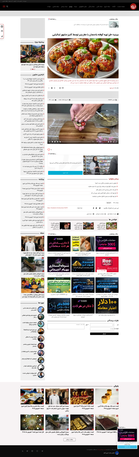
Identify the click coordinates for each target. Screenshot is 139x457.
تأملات (113, 7)
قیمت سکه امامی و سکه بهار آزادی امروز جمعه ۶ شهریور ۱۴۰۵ (32, 200)
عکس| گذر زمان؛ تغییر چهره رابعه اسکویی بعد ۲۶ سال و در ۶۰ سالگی (32, 226)
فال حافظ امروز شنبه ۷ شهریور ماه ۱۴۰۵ (34, 87)
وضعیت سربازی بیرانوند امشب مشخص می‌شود (30, 324)
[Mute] (87, 173)
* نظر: (87, 325)
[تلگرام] (99, 208)
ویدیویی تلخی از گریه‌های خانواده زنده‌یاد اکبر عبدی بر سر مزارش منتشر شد (55, 227)
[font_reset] (51, 88)
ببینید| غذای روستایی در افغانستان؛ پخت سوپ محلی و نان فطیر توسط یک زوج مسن (33, 296)
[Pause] (85, 173)
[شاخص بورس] (2, 36)
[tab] (34, 69)
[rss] (22, 451)
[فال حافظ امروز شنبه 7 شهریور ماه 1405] (107, 422)
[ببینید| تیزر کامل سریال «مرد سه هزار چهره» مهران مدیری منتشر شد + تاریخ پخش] (32, 243)
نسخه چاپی (89, 214)
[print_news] (60, 88)
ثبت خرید (65, 173)
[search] (7, 7)
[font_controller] (54, 88)
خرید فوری (127, 447)
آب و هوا (10, 1)
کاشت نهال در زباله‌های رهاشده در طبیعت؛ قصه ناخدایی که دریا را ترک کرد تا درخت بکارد (32, 110)
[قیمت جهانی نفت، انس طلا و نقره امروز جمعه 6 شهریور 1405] (82, 422)
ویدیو (70, 7)
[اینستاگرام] (37, 451)
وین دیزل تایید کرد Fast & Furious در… (30, 331)
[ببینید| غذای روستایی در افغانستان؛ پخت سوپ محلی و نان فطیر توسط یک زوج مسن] (32, 285)
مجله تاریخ (107, 7)
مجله (42, 233)
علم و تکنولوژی (83, 7)
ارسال (104, 334)
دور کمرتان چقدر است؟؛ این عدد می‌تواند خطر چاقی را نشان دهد (33, 100)
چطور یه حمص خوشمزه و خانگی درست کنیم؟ (105, 183)
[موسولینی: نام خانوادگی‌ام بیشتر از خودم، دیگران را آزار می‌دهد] (40, 360)
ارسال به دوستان (100, 214)
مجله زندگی (92, 7)
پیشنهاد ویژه (39, 42)
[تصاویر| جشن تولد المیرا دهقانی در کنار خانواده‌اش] (40, 317)
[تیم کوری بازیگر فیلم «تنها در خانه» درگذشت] (40, 367)
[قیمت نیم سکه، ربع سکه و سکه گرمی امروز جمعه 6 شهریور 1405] (107, 396)
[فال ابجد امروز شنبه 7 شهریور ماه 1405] (32, 422)
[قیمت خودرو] (2, 31)
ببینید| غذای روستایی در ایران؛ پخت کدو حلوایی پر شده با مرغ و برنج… (33, 66)
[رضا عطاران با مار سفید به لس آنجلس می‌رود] (40, 309)
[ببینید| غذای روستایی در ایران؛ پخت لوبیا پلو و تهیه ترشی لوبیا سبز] (88, 225)
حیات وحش (64, 7)
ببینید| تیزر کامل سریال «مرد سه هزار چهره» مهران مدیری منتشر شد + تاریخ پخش (32, 194)
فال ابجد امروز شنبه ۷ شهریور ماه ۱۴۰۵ (34, 84)
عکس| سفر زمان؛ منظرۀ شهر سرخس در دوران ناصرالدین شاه (32, 125)
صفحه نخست (121, 7)
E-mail (116, 329)
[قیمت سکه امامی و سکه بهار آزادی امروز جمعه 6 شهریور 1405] (32, 396)
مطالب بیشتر (69, 440)
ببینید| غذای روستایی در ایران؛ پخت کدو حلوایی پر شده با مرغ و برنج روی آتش (101, 227)
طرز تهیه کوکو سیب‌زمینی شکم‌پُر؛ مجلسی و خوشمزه (104, 196)
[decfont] (48, 88)
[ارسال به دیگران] (63, 88)
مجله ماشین (56, 7)
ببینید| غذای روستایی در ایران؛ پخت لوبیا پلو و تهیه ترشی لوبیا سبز (78, 227)
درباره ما (24, 1)
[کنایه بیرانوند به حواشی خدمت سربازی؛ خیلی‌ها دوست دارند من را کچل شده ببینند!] (40, 375)
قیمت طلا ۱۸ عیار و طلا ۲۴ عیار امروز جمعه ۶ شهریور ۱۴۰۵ (32, 189)
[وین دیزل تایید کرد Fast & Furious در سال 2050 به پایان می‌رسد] (40, 331)
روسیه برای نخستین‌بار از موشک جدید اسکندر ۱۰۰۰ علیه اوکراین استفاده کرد (32, 115)
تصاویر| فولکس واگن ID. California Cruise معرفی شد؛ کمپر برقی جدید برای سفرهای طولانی (32, 149)
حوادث (49, 7)
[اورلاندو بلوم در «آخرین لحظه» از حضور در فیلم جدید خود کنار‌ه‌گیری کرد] (40, 353)
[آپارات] (32, 451)
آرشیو (15, 1)
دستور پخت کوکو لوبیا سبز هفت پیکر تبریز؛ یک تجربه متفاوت (102, 187)
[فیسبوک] (93, 208)
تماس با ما (20, 1)
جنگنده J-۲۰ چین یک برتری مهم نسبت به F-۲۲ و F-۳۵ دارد (33, 167)
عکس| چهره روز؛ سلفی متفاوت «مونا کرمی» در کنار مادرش (32, 221)
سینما (75, 7)
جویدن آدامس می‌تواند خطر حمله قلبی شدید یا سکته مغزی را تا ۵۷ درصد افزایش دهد (32, 130)
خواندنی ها (113, 219)
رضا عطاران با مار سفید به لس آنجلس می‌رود (32, 95)
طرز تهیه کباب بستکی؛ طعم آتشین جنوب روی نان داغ (103, 193)
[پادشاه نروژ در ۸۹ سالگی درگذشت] (40, 338)
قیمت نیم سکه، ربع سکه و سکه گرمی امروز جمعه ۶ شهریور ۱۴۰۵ (33, 184)
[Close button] (136, 427)
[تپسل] (49, 154)
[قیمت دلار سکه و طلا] (2, 26)
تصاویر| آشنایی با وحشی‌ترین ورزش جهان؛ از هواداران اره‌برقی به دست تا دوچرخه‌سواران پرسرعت (32, 161)
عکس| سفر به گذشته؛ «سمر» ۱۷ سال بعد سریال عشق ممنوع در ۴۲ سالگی (33, 138)
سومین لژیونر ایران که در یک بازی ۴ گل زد (33, 134)
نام (118, 325)
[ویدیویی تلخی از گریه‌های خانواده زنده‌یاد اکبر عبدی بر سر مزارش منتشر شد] (65, 225)
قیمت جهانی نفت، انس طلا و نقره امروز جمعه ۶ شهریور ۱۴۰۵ (32, 208)
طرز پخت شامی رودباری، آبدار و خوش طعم (106, 190)
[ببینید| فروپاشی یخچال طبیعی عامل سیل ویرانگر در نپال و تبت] (32, 264)
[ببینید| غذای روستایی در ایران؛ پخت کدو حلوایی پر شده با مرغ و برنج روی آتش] (111, 225)
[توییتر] (96, 208)
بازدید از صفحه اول (112, 214)
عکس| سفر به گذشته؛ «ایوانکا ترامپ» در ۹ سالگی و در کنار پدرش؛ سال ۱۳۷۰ (33, 80)
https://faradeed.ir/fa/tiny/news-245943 (57, 208)
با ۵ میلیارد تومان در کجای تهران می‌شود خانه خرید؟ (32, 143)
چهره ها (41, 302)
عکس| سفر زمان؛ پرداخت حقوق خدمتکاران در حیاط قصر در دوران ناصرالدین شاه (32, 91)
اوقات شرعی (4, 1)
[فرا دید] (133, 6)
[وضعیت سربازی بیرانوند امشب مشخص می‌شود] (40, 324)
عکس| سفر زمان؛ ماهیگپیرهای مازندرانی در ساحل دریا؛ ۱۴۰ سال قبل (32, 155)
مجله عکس (99, 7)
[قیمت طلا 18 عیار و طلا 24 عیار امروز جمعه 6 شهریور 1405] (82, 396)
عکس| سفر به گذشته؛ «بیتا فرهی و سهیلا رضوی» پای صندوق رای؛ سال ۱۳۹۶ (33, 172)
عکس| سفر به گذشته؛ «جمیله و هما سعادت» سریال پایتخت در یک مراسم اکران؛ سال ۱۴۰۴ (32, 105)
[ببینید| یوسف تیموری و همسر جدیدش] (40, 346)
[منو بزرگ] (4, 7)
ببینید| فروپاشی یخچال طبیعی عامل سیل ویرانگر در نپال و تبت (33, 213)
